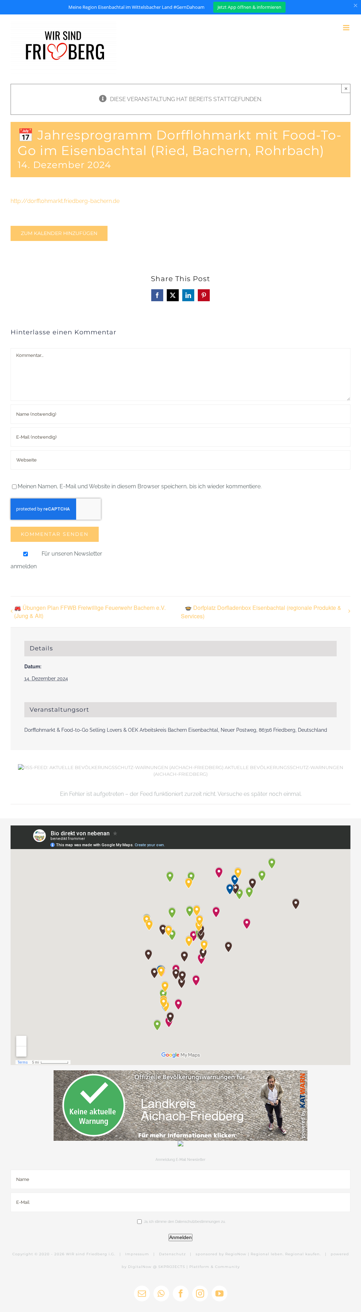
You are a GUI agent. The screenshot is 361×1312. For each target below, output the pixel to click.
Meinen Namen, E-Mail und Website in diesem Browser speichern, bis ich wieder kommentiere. (140, 486)
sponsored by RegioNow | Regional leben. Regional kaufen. (258, 1254)
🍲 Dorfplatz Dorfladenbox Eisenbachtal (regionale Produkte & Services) (261, 612)
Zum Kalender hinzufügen (59, 233)
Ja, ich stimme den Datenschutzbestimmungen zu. (185, 1222)
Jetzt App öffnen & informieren (249, 7)
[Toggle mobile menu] (346, 27)
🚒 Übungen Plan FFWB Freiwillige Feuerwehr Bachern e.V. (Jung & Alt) (90, 612)
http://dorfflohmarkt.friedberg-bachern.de (65, 201)
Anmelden (180, 1237)
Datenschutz (172, 1254)
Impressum (137, 1254)
